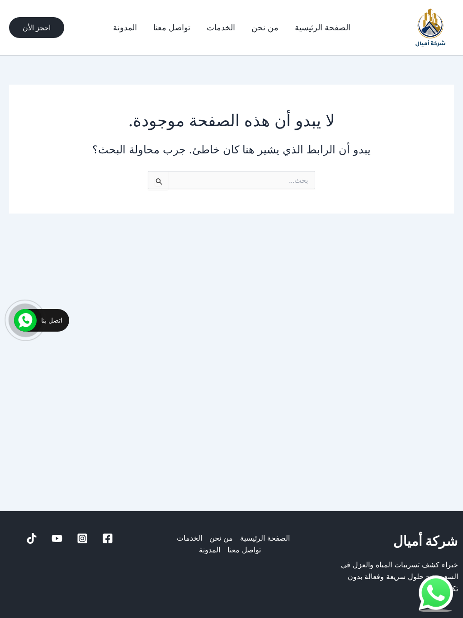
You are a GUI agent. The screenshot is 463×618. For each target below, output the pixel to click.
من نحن (265, 27)
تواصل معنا (171, 27)
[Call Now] (25, 320)
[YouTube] (57, 538)
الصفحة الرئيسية (322, 27)
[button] (36, 27)
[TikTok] (31, 538)
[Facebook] (107, 538)
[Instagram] (82, 538)
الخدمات (221, 27)
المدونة (125, 27)
